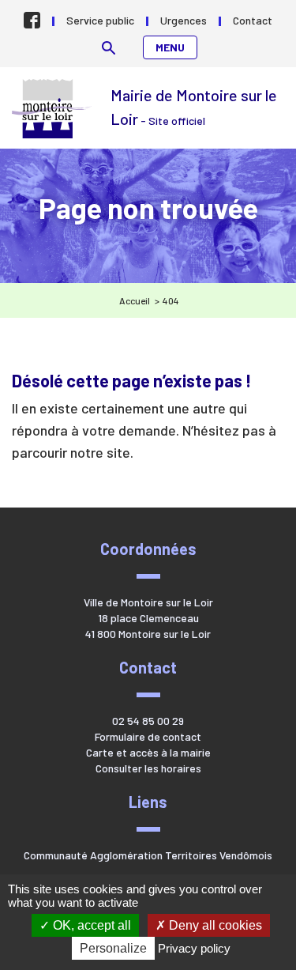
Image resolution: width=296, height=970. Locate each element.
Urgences (183, 20)
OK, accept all (90, 925)
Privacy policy (194, 948)
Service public (100, 20)
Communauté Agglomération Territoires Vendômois (148, 855)
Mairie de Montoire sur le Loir (53, 108)
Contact (252, 20)
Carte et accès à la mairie (148, 752)
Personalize (113, 948)
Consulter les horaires (148, 768)
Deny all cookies (214, 925)
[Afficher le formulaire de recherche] (108, 48)
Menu (170, 47)
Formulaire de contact (148, 736)
